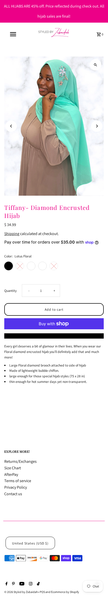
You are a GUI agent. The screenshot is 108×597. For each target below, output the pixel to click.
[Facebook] (6, 584)
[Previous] (11, 126)
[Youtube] (21, 584)
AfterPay (11, 474)
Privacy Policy (15, 487)
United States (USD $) (30, 543)
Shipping (11, 233)
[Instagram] (30, 584)
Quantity (10, 290)
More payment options (54, 336)
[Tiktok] (38, 584)
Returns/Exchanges (20, 461)
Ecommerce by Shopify (65, 592)
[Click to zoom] (95, 64)
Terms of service (17, 480)
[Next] (96, 126)
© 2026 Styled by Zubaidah (21, 592)
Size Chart (12, 468)
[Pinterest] (13, 584)
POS (42, 592)
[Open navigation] (14, 34)
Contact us (13, 493)
